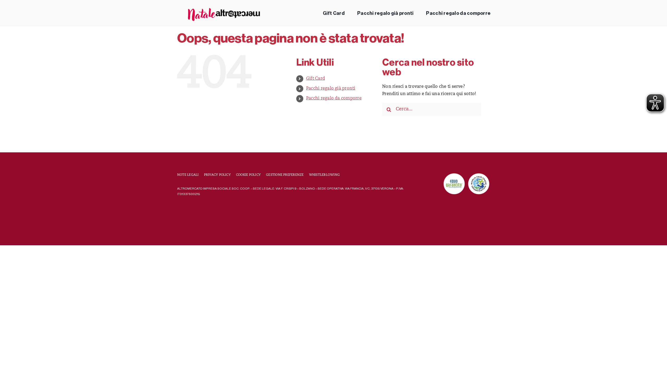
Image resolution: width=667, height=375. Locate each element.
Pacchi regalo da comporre (334, 98)
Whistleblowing (324, 175)
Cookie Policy (248, 175)
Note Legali (188, 175)
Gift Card (315, 79)
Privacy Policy (217, 175)
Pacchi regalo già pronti (330, 88)
